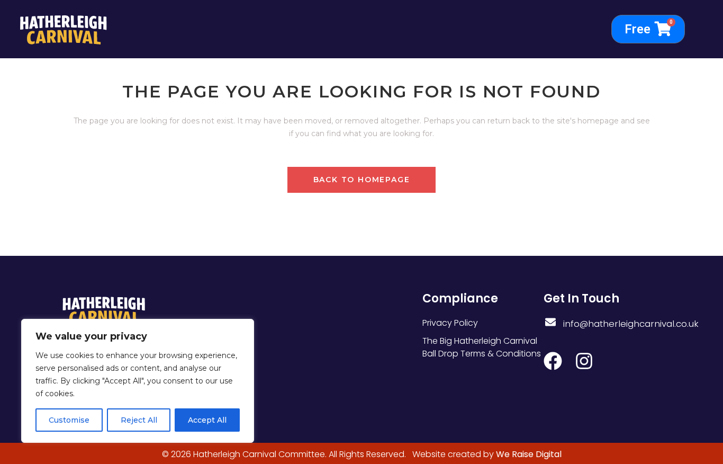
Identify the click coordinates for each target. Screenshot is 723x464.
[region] (137, 381)
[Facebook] (553, 361)
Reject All (139, 420)
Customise (69, 420)
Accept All (207, 420)
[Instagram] (584, 361)
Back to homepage (361, 179)
